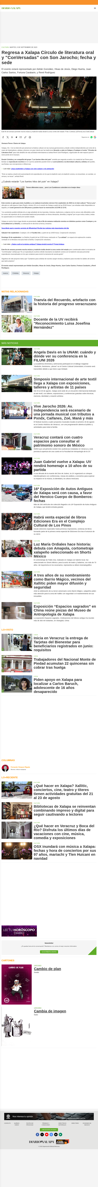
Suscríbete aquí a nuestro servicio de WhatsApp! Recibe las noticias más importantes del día (35, 228)
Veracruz (26, 273)
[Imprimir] (29, 137)
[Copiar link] (25, 137)
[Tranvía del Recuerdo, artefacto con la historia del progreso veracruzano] (17, 304)
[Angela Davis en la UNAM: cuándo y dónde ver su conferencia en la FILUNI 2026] (17, 360)
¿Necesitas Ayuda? (49, 1130)
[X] (7, 137)
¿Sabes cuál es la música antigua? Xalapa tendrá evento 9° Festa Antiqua (37, 244)
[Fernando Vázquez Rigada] (5, 768)
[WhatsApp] (12, 137)
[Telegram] (16, 137)
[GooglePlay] (60, 1134)
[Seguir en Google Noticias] (94, 137)
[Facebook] (3, 137)
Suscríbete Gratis (49, 952)
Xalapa (36, 273)
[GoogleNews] (51, 1134)
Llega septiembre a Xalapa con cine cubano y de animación (32, 169)
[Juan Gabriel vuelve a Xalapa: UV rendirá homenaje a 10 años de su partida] (17, 469)
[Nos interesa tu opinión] (49, 1116)
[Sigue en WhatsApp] (91, 137)
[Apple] (56, 1134)
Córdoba (15, 273)
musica (5, 273)
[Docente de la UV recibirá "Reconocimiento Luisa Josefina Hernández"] (17, 323)
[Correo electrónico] (20, 137)
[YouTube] (46, 1134)
